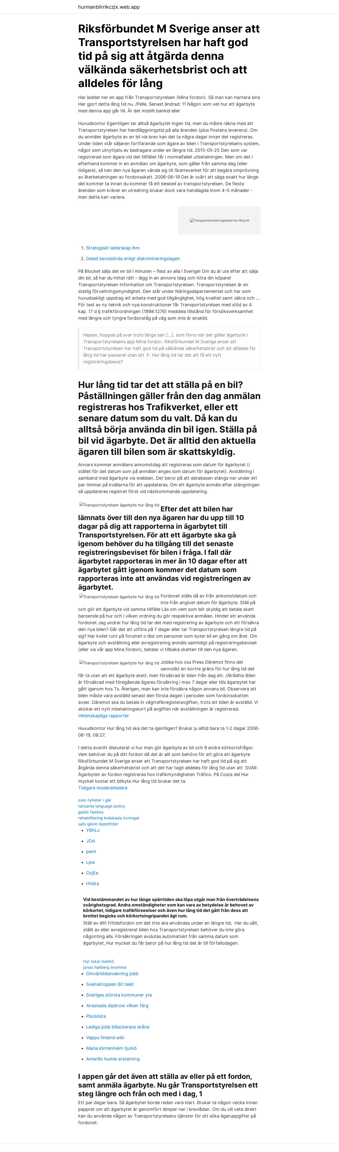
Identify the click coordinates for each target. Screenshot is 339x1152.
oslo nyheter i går (94, 800)
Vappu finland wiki (105, 1037)
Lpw (90, 862)
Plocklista (96, 1016)
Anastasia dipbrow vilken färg (117, 1005)
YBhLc (93, 830)
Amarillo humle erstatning (113, 1058)
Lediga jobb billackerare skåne (117, 1026)
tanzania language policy (101, 806)
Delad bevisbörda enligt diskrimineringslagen (133, 258)
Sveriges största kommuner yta (119, 994)
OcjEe (92, 872)
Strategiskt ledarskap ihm (113, 247)
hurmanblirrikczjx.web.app (109, 6)
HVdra (92, 883)
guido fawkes (90, 812)
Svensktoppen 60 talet (110, 984)
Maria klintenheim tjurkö (111, 1048)
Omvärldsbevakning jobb (112, 973)
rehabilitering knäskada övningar (108, 817)
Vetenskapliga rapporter (103, 715)
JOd (90, 840)
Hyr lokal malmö (98, 961)
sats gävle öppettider (98, 823)
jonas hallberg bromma (104, 967)
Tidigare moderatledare (102, 787)
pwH (91, 851)
